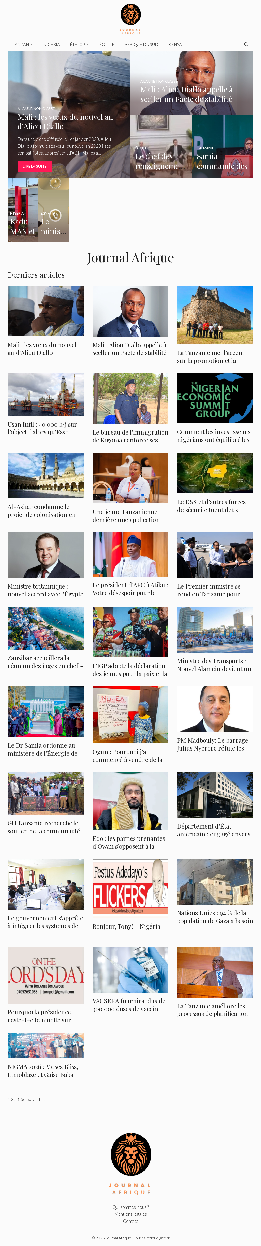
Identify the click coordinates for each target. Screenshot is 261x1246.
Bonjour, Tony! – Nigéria (126, 926)
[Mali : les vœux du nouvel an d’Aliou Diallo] (69, 174)
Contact (130, 1221)
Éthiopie (79, 44)
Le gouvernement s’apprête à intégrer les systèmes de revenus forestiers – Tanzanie (45, 930)
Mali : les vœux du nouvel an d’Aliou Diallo (42, 348)
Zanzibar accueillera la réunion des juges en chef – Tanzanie (46, 666)
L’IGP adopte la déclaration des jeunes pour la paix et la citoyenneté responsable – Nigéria (130, 677)
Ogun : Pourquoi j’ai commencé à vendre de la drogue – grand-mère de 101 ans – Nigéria (128, 763)
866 (22, 1099)
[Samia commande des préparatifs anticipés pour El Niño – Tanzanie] (222, 174)
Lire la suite (35, 166)
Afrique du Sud (141, 44)
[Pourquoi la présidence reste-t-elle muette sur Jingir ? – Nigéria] (46, 1000)
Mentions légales (130, 1214)
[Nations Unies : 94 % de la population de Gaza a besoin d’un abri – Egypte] (215, 901)
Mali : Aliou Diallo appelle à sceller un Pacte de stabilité (129, 349)
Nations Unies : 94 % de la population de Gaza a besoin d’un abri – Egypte (215, 921)
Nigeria (51, 44)
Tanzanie (23, 44)
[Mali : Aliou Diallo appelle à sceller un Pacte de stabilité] (191, 111)
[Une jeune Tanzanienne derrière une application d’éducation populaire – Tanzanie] (131, 500)
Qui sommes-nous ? (130, 1207)
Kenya (175, 44)
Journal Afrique (118, 1238)
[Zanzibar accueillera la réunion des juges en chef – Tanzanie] (46, 646)
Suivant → (36, 1099)
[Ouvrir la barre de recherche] (246, 44)
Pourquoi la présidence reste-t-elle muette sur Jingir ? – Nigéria (39, 1020)
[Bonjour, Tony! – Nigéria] (131, 914)
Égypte (106, 44)
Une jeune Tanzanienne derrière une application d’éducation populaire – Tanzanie (126, 523)
